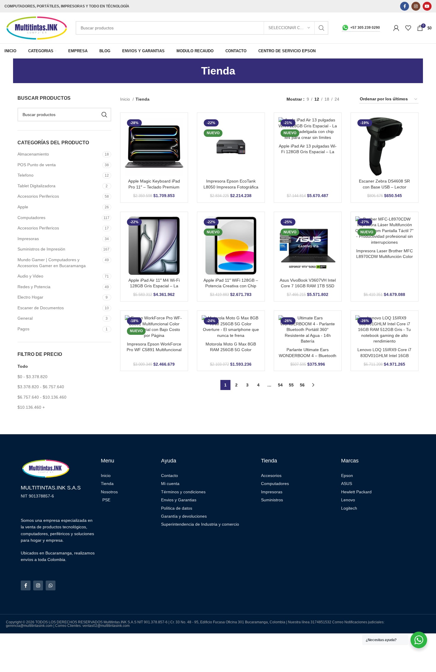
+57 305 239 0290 (365, 28)
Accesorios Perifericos (38, 196)
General (25, 318)
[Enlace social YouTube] (427, 6)
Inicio (125, 99)
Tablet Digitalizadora (36, 185)
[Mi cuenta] (396, 28)
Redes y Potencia (33, 286)
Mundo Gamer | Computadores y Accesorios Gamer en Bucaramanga (51, 262)
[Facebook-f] (26, 585)
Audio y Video (30, 276)
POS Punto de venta (36, 164)
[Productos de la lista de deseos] (408, 28)
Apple (22, 207)
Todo (22, 366)
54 (280, 385)
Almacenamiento (33, 154)
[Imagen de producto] (154, 146)
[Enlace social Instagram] (415, 6)
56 (302, 385)
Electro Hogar (30, 297)
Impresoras (28, 238)
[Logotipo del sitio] (37, 27)
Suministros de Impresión (41, 249)
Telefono (25, 175)
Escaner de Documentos (40, 307)
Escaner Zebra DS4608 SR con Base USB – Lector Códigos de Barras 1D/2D (384, 187)
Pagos (23, 329)
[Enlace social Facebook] (404, 6)
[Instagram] (38, 585)
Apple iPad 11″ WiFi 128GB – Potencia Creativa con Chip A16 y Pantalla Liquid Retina (230, 286)
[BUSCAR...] (321, 28)
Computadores (31, 217)
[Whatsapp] (50, 585)
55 (291, 385)
